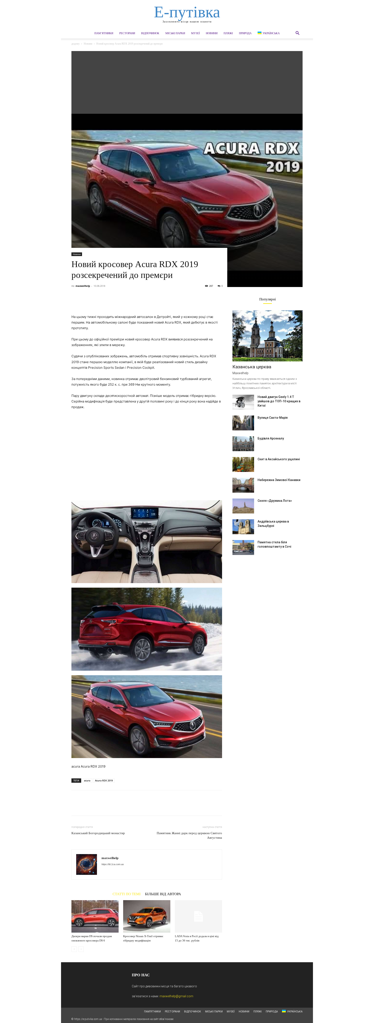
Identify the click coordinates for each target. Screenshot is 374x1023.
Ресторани (127, 33)
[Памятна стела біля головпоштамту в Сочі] (243, 547)
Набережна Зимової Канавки (279, 480)
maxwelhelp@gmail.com (176, 996)
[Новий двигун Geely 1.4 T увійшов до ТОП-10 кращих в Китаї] (243, 402)
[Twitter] (85, 301)
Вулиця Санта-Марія (273, 417)
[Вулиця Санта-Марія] (243, 422)
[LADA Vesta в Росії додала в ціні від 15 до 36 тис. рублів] (198, 916)
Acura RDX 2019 (104, 780)
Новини (212, 33)
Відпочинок (150, 33)
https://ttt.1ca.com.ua (113, 864)
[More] (115, 301)
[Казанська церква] (267, 335)
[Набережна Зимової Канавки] (243, 485)
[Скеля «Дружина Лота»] (243, 506)
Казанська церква (251, 366)
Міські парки (175, 33)
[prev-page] (74, 949)
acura (87, 780)
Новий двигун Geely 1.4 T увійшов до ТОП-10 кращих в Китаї (279, 401)
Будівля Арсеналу (271, 438)
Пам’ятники (103, 33)
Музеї (195, 33)
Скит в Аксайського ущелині (279, 459)
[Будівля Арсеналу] (243, 443)
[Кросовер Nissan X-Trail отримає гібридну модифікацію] (146, 916)
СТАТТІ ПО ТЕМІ (127, 894)
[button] (297, 34)
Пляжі (228, 33)
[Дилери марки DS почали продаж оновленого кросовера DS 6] (95, 916)
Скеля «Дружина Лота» (275, 500)
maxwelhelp (83, 285)
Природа (245, 33)
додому (75, 43)
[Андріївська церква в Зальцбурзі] (243, 526)
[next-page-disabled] (81, 949)
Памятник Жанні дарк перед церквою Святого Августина (189, 835)
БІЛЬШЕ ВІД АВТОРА (163, 894)
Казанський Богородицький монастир (98, 833)
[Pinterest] (95, 301)
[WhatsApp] (105, 301)
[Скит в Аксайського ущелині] (243, 464)
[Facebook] (75, 301)
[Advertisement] (187, 81)
